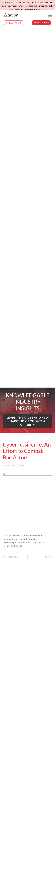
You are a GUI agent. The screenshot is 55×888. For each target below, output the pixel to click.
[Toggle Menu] (50, 16)
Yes (39, 9)
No (43, 9)
